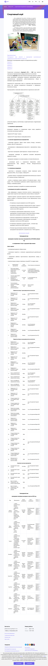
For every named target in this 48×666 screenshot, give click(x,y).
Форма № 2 (9, 63)
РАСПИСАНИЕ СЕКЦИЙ (24, 233)
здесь (21, 656)
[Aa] (29, 1)
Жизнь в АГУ (10, 6)
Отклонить (29, 663)
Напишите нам (7, 637)
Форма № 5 (9, 68)
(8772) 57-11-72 (14, 628)
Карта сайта (7, 639)
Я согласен (18, 663)
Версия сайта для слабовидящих (31, 650)
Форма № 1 (9, 62)
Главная (5, 6)
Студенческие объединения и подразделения (24, 6)
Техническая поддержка (29, 648)
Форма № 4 (9, 67)
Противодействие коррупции (10, 649)
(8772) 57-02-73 (8, 628)
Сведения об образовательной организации (13, 647)
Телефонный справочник (9, 635)
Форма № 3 (9, 65)
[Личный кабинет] (32, 1)
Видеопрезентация (11, 55)
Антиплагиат (27, 647)
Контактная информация (9, 633)
